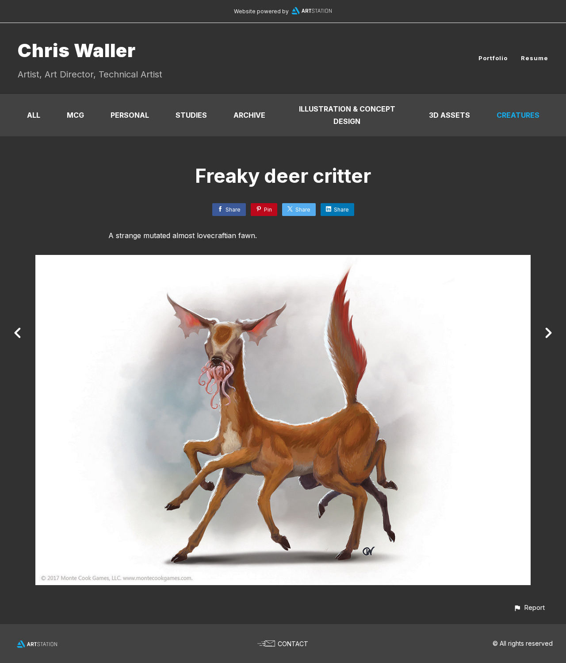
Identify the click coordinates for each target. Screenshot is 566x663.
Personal (130, 115)
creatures (518, 115)
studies (191, 115)
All (33, 115)
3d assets (449, 115)
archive (249, 115)
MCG (75, 115)
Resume (534, 58)
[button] (529, 607)
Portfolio (493, 58)
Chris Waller (77, 50)
